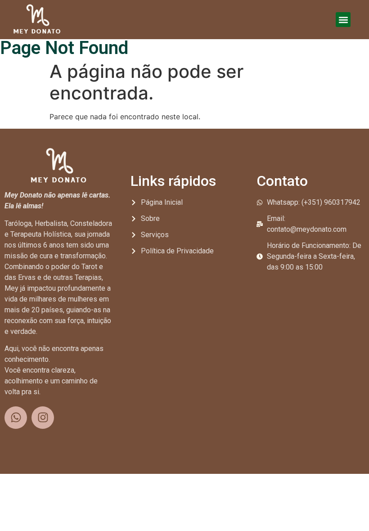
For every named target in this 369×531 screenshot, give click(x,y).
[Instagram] (43, 417)
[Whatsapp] (15, 417)
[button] (343, 19)
